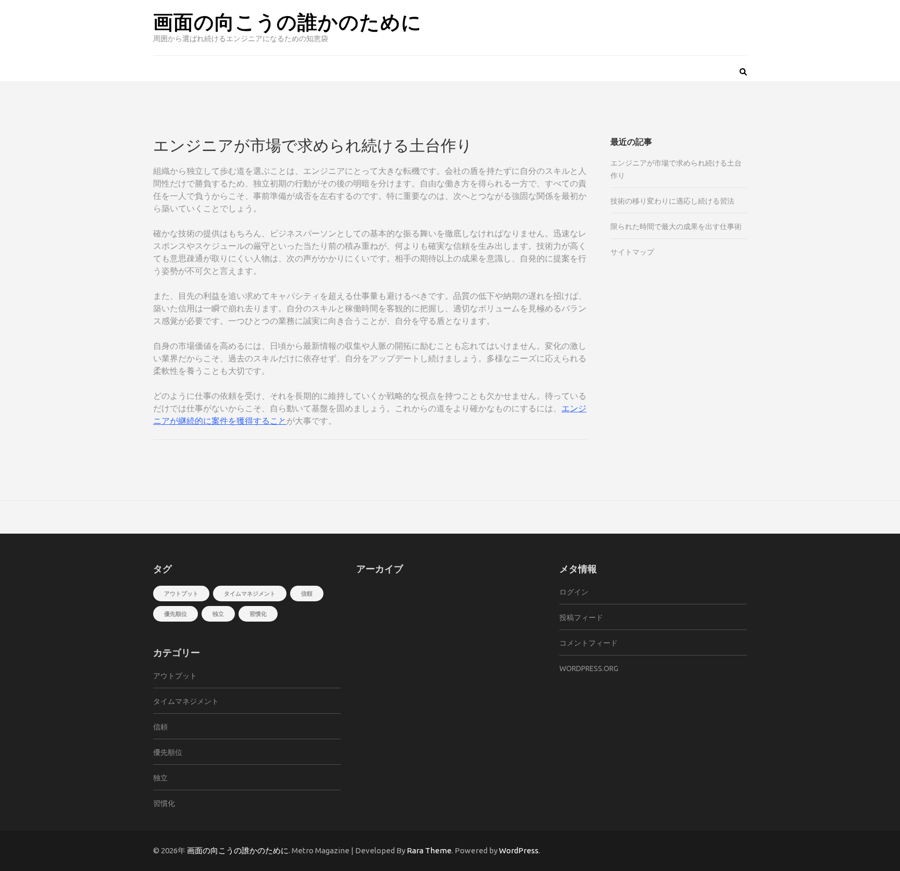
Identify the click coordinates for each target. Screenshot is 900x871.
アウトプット (181, 593)
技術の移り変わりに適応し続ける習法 (672, 201)
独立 (218, 614)
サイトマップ (632, 252)
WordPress (519, 850)
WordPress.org (588, 668)
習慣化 (258, 614)
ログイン (574, 592)
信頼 (306, 593)
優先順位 (175, 614)
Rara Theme (429, 850)
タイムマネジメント (250, 593)
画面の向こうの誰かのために (287, 21)
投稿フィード (581, 617)
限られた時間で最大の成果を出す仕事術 (676, 226)
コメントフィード (588, 643)
